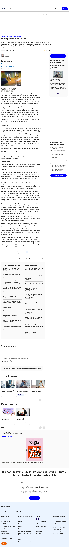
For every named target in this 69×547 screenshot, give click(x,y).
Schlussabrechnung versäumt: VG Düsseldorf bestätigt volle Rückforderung (33, 311)
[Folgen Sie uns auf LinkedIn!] (36, 519)
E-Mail (19, 480)
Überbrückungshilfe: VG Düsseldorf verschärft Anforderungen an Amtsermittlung (33, 296)
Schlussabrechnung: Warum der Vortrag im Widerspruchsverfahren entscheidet (34, 277)
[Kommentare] (50, 51)
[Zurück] (40, 400)
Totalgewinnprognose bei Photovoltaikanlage (31, 289)
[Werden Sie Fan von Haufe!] (39, 519)
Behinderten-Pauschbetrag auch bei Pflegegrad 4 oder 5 (12, 321)
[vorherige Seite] (19, 252)
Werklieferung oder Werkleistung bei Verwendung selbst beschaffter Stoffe (34, 318)
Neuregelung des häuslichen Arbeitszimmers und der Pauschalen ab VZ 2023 (12, 289)
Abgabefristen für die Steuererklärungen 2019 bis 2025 (11, 275)
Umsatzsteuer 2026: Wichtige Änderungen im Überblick (12, 327)
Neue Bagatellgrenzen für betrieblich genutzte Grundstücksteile (12, 295)
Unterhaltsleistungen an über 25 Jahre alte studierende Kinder (11, 281)
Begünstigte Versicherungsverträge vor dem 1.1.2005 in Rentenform (12, 268)
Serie (3, 50)
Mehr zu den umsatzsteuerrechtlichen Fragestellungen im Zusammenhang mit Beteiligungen (20, 120)
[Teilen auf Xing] (9, 91)
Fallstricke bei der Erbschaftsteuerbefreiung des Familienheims (12, 314)
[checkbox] (2, 358)
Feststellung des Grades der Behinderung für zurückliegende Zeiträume (12, 302)
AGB (38, 486)
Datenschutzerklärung (40, 487)
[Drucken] (47, 51)
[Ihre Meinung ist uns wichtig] (4, 543)
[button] (65, 8)
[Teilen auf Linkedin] (12, 91)
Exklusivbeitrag (20, 394)
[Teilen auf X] (4, 91)
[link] (3, 14)
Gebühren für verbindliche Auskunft (34, 283)
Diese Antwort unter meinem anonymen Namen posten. (16, 358)
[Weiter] (44, 400)
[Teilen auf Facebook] (7, 91)
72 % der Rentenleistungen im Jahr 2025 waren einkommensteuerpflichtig (33, 303)
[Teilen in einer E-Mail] (2, 91)
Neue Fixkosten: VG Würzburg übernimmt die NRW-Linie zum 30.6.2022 (34, 325)
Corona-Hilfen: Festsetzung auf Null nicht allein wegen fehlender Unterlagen (34, 269)
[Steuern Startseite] (4, 8)
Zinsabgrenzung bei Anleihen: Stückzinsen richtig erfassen (34, 331)
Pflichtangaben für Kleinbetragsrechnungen (9, 308)
